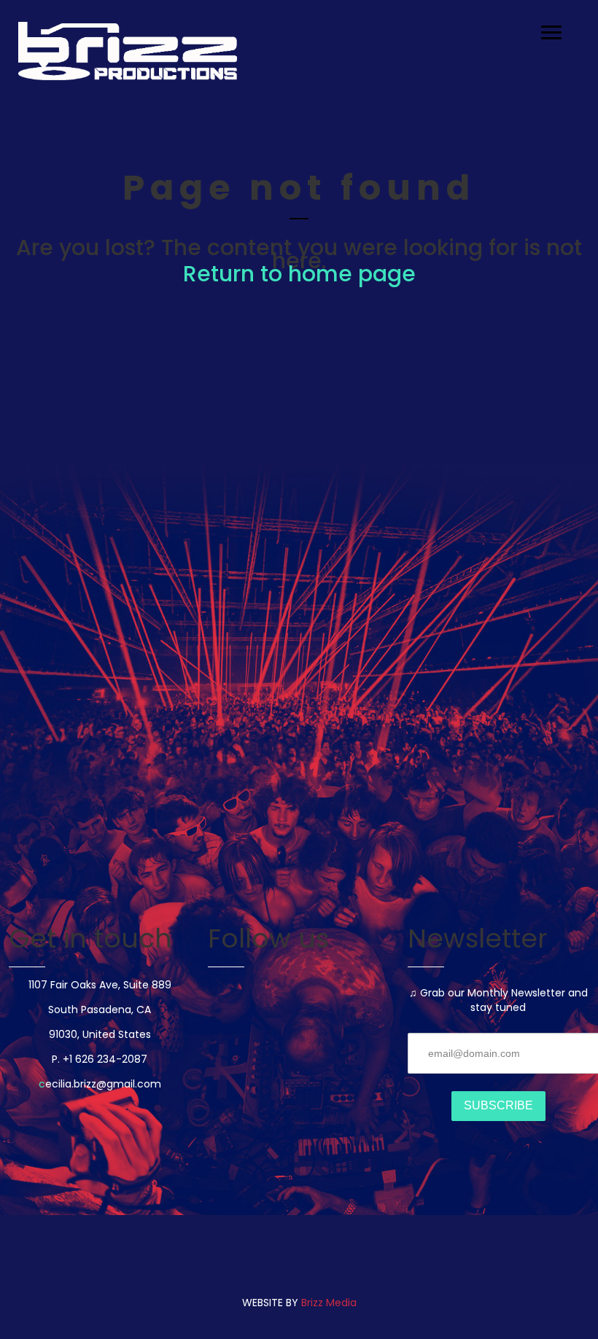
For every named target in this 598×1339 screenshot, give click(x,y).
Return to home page (299, 273)
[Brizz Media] (127, 51)
